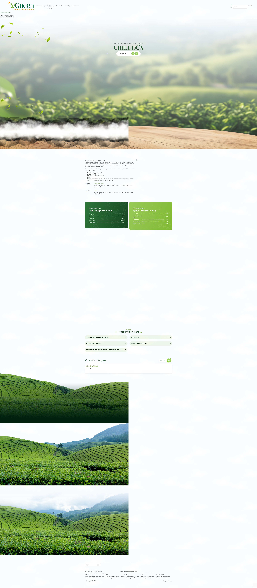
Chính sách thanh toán (135, 565)
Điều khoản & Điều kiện (135, 562)
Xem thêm (163, 360)
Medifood (49, 8)
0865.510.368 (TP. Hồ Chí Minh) (8, 17)
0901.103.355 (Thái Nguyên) (7, 15)
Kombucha (49, 5)
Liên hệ (77, 6)
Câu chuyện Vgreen (42, 6)
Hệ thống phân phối (70, 6)
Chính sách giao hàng (134, 567)
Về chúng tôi (132, 561)
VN (251, 6)
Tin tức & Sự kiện (60, 6)
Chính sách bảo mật (134, 564)
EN (249, 6)
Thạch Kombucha (51, 6)
